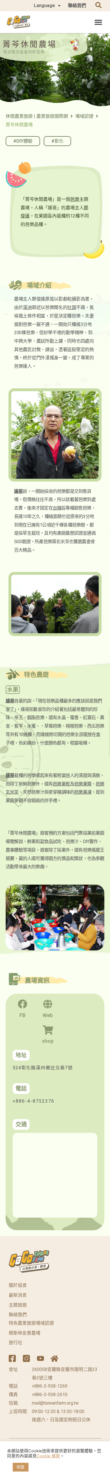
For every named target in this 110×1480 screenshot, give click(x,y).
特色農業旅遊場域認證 (31, 1323)
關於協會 (18, 1285)
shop (48, 1041)
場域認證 (84, 116)
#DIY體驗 (22, 141)
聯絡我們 (77, 5)
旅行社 (15, 1342)
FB (22, 1015)
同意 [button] (21, 1466)
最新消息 (18, 1295)
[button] (98, 22)
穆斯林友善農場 (24, 1333)
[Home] (54, 1358)
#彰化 (57, 141)
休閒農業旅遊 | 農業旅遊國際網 (37, 116)
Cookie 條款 (48, 1456)
